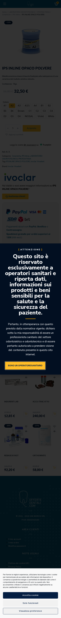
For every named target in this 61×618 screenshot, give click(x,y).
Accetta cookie (30, 595)
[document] (30, 309)
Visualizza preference (30, 611)
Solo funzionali (30, 603)
